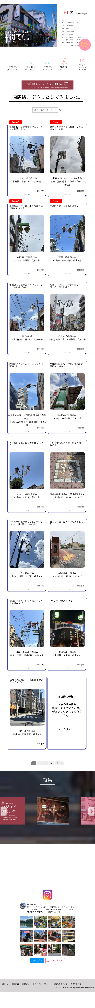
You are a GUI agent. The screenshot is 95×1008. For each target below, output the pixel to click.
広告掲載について (60, 984)
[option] (25, 810)
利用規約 (15, 984)
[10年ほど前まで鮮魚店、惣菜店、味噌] (26, 936)
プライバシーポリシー (41, 984)
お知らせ (4, 984)
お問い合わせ (76, 984)
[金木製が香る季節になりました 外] (54, 950)
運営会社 (25, 984)
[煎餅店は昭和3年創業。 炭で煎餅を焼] (26, 950)
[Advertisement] (47, 867)
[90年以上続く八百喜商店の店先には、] (54, 922)
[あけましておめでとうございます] (26, 922)
